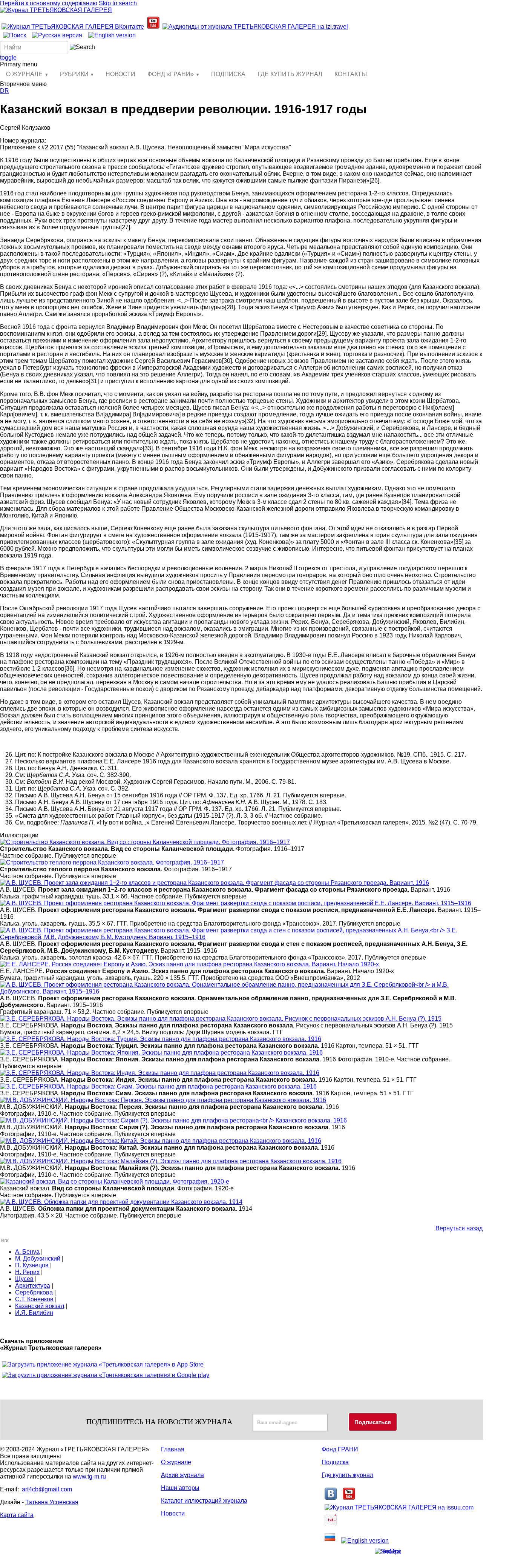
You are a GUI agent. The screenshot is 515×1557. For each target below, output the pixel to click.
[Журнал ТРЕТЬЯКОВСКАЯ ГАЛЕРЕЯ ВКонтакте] (73, 26)
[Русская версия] (57, 35)
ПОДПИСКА (228, 74)
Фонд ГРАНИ (340, 1449)
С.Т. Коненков (34, 1299)
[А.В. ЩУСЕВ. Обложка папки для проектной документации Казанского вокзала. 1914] (121, 1202)
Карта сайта (17, 1515)
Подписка (335, 1462)
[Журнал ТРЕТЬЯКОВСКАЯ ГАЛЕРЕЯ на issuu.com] (399, 1507)
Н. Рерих (27, 1272)
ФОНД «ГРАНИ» (170, 74)
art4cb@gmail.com (47, 1489)
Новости (173, 1513)
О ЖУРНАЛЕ (24, 74)
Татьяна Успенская (51, 1502)
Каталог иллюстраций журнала (204, 1500)
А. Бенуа (27, 1251)
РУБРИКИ (74, 74)
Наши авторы (180, 1488)
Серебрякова (34, 1292)
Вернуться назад (459, 1228)
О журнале (176, 1462)
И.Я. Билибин (34, 1313)
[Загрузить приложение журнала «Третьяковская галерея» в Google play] (105, 1375)
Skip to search (118, 3)
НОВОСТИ (120, 74)
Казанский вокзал (39, 1306)
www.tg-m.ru (89, 1476)
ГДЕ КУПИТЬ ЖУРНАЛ (290, 74)
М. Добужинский (37, 1258)
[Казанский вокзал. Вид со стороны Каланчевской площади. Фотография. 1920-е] (114, 1181)
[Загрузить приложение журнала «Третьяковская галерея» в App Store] (102, 1364)
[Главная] (56, 10)
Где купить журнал (347, 1475)
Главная (172, 1449)
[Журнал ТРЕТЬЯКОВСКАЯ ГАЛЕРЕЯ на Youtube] (153, 26)
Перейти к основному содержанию (48, 3)
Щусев (24, 1279)
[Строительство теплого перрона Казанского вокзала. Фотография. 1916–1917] (112, 862)
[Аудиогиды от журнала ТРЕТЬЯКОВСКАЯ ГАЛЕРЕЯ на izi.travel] (255, 26)
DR (4, 91)
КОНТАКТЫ (350, 74)
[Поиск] (14, 35)
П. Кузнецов (32, 1265)
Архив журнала (182, 1475)
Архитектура (32, 1285)
